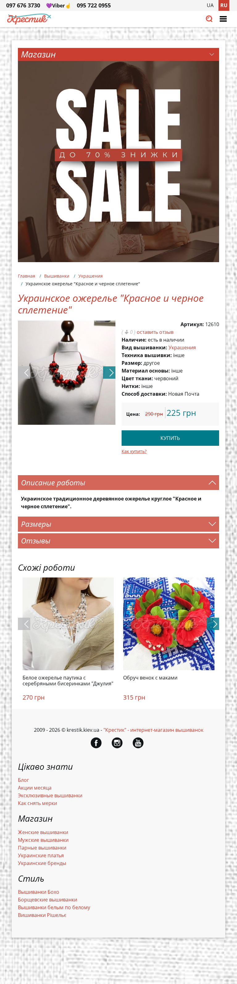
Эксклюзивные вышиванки (50, 795)
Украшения (90, 276)
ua (210, 5)
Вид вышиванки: (144, 347)
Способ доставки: (144, 393)
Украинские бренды (42, 863)
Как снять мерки (37, 803)
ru (223, 5)
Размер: (132, 363)
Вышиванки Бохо (38, 891)
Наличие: (134, 339)
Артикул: (192, 324)
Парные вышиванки (42, 847)
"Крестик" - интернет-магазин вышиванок (153, 729)
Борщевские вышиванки (47, 899)
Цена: (133, 414)
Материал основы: (146, 370)
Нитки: (131, 386)
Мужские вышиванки (43, 840)
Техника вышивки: (147, 355)
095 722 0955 (94, 5)
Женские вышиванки (43, 832)
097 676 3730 (23, 5)
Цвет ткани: (137, 378)
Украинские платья (41, 855)
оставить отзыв (155, 332)
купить (170, 438)
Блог (23, 780)
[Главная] (29, 22)
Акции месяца (35, 787)
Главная (26, 276)
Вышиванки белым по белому (54, 907)
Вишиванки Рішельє (42, 915)
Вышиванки (56, 276)
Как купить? (134, 451)
